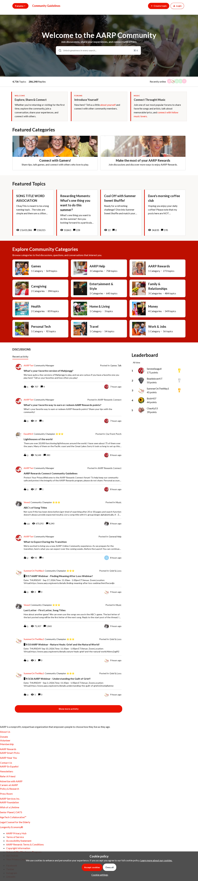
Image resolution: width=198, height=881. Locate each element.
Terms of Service (15, 836)
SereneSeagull (154, 368)
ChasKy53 (152, 408)
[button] (99, 874)
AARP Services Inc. (10, 798)
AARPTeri (28, 365)
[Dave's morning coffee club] (165, 213)
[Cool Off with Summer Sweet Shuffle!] (121, 213)
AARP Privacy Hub (16, 833)
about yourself (108, 104)
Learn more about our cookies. (156, 860)
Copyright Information (18, 848)
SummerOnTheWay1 (34, 571)
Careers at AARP (9, 784)
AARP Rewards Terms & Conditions (25, 844)
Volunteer (5, 740)
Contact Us (6, 762)
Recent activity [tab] (20, 356)
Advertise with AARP (11, 781)
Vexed (27, 502)
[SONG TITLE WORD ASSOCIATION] (33, 213)
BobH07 (151, 398)
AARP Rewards (8, 749)
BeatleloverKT (155, 378)
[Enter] (59, 50)
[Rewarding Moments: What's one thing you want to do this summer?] (77, 213)
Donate (4, 736)
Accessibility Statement (18, 840)
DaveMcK (28, 434)
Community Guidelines (46, 5)
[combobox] (98, 50)
